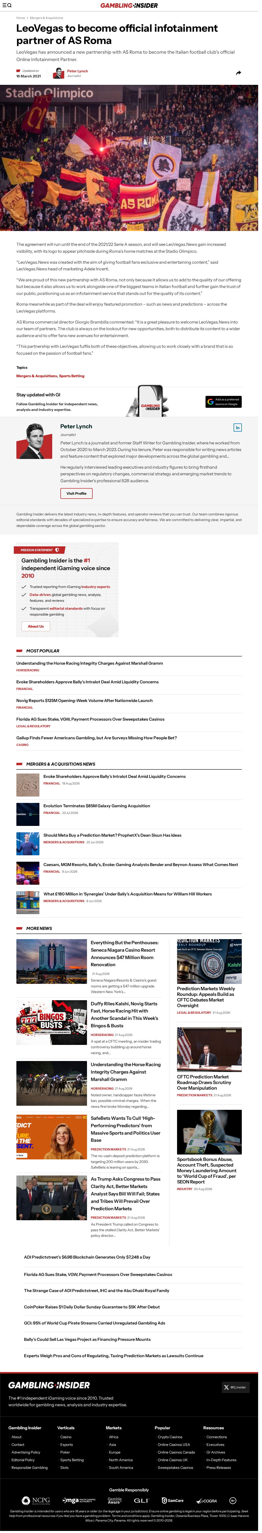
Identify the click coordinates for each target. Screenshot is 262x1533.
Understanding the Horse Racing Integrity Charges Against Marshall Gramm (89, 663)
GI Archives (215, 1452)
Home (20, 18)
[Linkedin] (238, 427)
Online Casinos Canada (176, 1452)
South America (121, 1467)
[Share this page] (239, 73)
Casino (22, 745)
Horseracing (27, 670)
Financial (24, 689)
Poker (65, 1452)
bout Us (36, 626)
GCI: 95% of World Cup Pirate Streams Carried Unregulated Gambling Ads (94, 1322)
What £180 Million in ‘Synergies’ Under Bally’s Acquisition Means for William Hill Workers (127, 893)
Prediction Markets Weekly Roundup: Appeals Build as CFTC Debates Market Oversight (206, 997)
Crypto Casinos (170, 1437)
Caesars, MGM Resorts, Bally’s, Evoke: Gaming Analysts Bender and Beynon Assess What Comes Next (140, 864)
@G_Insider (238, 1387)
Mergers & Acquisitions (46, 18)
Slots (64, 1467)
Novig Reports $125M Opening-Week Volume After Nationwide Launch (84, 700)
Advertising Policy (26, 1452)
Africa (113, 1437)
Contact (18, 1444)
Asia (112, 1444)
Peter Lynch (77, 71)
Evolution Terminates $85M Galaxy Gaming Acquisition (96, 805)
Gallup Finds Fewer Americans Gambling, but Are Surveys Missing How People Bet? (96, 737)
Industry (185, 1189)
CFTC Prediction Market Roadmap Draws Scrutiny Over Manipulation (204, 1082)
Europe (115, 1452)
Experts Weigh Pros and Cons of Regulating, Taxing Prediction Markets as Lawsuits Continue (113, 1355)
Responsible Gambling (30, 1467)
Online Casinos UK (173, 1460)
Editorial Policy (23, 1460)
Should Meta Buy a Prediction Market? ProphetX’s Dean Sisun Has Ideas (112, 835)
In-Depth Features (221, 1460)
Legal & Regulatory (33, 726)
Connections (216, 1437)
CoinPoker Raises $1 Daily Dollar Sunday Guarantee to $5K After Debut (92, 1306)
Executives (215, 1444)
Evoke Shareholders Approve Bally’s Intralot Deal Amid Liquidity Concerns (87, 681)
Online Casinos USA (174, 1444)
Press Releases (218, 1467)
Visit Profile (76, 493)
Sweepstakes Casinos (175, 1467)
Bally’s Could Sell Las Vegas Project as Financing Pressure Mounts (87, 1339)
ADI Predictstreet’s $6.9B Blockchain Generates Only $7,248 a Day (87, 1257)
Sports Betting (71, 376)
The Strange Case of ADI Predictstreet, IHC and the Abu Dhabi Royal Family (96, 1290)
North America (121, 1460)
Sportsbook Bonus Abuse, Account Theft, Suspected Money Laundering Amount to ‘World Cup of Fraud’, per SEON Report (206, 1171)
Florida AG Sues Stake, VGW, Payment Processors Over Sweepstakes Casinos (90, 719)
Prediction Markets (108, 1149)
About (16, 1437)
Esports (66, 1444)
